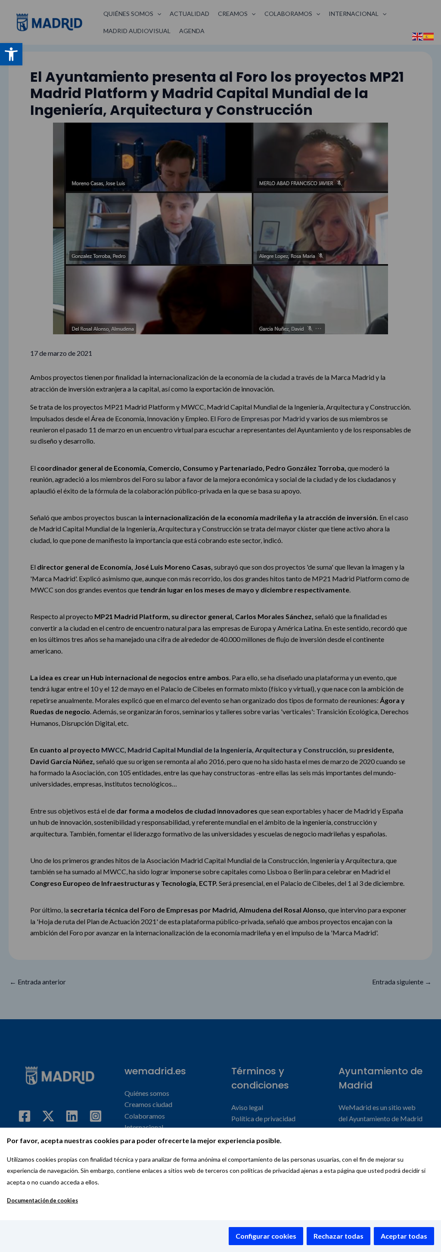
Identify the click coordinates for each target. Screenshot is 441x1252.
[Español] (429, 35)
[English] (417, 35)
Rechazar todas (338, 1236)
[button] (11, 54)
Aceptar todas (404, 1236)
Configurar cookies (266, 1236)
